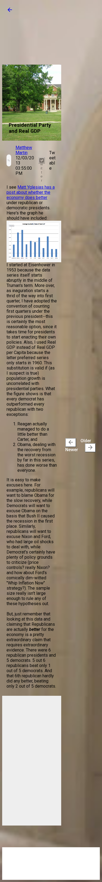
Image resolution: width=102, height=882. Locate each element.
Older (87, 444)
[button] (10, 11)
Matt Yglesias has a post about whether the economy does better (31, 192)
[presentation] (70, 442)
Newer (71, 445)
